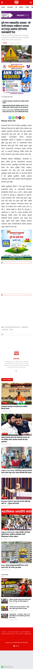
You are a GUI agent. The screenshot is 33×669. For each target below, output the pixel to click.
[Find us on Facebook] (18, 646)
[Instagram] (16, 117)
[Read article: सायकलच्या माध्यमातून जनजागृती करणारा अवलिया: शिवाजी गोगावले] (16, 394)
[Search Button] (31, 2)
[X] (19, 117)
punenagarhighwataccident (12, 327)
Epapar (16, 631)
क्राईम (4, 561)
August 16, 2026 (7, 595)
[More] (23, 117)
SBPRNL (5, 43)
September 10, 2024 (15, 43)
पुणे (16, 7)
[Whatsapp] (13, 117)
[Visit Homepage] (16, 2)
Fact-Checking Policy (24, 631)
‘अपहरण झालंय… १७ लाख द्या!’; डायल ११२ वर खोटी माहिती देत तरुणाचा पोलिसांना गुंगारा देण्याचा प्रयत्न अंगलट (19, 615)
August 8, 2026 (13, 610)
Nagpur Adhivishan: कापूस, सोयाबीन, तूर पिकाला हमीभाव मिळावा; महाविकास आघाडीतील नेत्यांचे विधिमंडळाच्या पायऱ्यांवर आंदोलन (15, 534)
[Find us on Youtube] (14, 646)
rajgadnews (25, 327)
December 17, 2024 (6, 569)
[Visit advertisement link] (16, 16)
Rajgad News (28, 633)
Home (3, 7)
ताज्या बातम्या (10, 7)
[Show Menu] (2, 2)
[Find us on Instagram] (16, 646)
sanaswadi (5, 329)
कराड (4, 466)
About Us (4, 631)
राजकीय (27, 7)
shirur (11, 329)
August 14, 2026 (14, 603)
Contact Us (10, 631)
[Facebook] (9, 117)
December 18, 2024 (6, 411)
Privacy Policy (19, 633)
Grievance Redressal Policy (8, 633)
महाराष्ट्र (21, 7)
